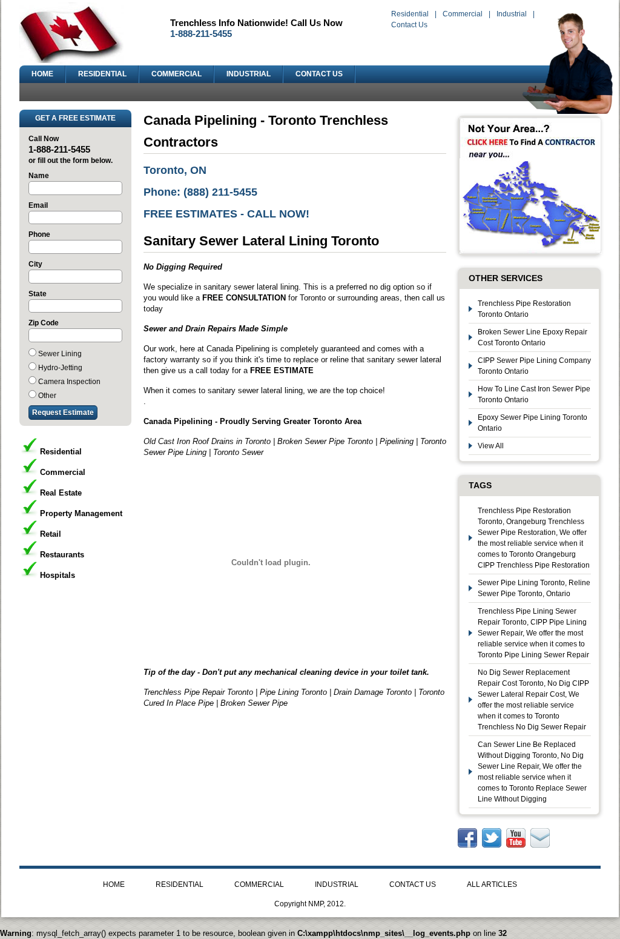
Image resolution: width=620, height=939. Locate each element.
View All (491, 446)
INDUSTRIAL (248, 74)
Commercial (463, 14)
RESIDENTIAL (102, 74)
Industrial (511, 14)
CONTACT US (319, 74)
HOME (42, 74)
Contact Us (409, 25)
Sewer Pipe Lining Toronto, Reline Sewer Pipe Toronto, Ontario (534, 588)
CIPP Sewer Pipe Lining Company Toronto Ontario (534, 366)
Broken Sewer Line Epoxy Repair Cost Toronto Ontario (532, 337)
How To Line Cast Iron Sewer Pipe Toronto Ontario (534, 394)
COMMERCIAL (176, 74)
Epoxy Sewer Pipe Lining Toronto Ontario (532, 423)
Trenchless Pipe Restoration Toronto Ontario (524, 309)
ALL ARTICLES (492, 884)
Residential (410, 14)
